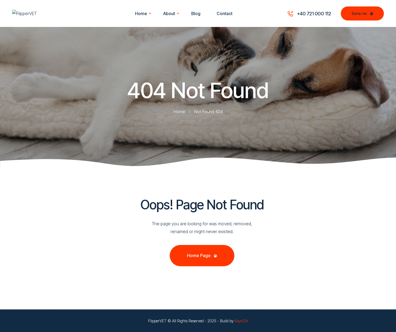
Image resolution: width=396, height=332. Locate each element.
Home (179, 111)
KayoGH (241, 321)
